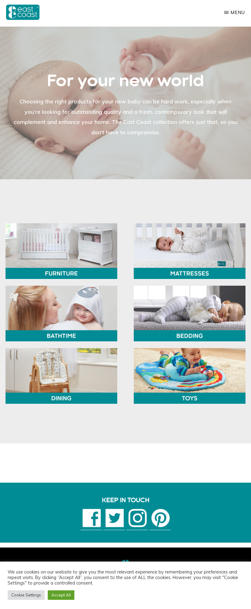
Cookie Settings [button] (26, 594)
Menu (237, 12)
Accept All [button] (61, 594)
